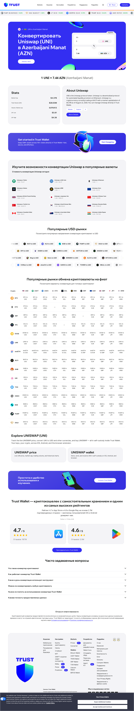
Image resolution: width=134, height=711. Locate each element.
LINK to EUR (92, 343)
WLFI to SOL (64, 360)
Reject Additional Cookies (102, 702)
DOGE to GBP (102, 334)
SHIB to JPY (111, 369)
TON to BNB (73, 387)
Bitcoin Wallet (75, 653)
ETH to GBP (102, 307)
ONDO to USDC (45, 396)
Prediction (61, 670)
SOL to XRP (83, 325)
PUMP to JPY (111, 414)
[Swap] (94, 46)
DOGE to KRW (121, 334)
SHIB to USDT (35, 369)
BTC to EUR (93, 298)
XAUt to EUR (92, 423)
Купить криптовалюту (60, 644)
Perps (59, 667)
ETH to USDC (45, 307)
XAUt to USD (25, 423)
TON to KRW (121, 387)
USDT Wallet (75, 656)
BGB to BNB (74, 405)
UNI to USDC (45, 378)
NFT (56, 654)
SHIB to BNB (73, 369)
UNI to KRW (121, 378)
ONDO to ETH (55, 396)
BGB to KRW (121, 405)
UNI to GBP (102, 378)
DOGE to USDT (35, 334)
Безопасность (102, 654)
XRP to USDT (35, 316)
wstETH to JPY (111, 351)
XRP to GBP (102, 316)
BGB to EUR (92, 405)
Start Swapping (108, 142)
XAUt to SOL (64, 423)
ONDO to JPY (111, 396)
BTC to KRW (121, 298)
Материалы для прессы (102, 650)
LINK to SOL (64, 343)
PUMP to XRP (83, 414)
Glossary (100, 660)
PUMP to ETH (54, 414)
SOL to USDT (35, 325)
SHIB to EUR (92, 369)
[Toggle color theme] (103, 5)
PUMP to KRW (121, 414)
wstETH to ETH (54, 351)
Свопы (57, 648)
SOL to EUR (93, 325)
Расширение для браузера (47, 650)
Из (77, 37)
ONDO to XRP (83, 396)
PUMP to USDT (35, 414)
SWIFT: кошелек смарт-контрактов (61, 659)
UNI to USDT (35, 378)
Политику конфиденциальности (81, 620)
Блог (98, 657)
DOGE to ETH (54, 334)
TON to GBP (102, 387)
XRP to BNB (74, 316)
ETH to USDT (35, 307)
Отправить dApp (87, 654)
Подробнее (110, 32)
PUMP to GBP (102, 414)
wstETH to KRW (121, 351)
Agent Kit (88, 664)
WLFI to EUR (92, 360)
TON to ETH (54, 387)
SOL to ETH (55, 325)
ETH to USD (25, 307)
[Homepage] (12, 5)
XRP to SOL (64, 316)
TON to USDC (45, 387)
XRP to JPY (111, 316)
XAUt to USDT (35, 423)
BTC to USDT (35, 298)
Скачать (125, 5)
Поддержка (101, 665)
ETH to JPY (111, 307)
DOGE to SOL (64, 334)
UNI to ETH (55, 378)
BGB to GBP (102, 405)
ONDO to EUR (93, 396)
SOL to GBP (102, 325)
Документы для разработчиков (88, 645)
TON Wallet (74, 665)
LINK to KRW (121, 343)
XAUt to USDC (45, 423)
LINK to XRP (83, 343)
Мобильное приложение (47, 644)
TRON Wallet (75, 659)
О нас (99, 643)
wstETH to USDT (35, 351)
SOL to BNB (74, 325)
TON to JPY (111, 387)
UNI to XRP (83, 378)
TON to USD (25, 387)
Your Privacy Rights (102, 697)
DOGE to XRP (83, 334)
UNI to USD (25, 378)
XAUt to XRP (83, 423)
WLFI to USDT (35, 360)
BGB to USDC (45, 405)
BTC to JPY (111, 298)
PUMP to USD (25, 414)
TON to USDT (35, 387)
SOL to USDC (45, 325)
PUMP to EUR (92, 414)
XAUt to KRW (121, 423)
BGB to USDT (35, 405)
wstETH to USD (25, 351)
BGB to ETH (55, 405)
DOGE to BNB (74, 334)
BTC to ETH (55, 298)
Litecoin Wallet (73, 669)
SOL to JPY (111, 325)
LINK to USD (25, 343)
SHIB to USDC (45, 369)
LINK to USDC (45, 343)
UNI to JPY (111, 378)
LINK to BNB (73, 343)
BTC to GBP (102, 298)
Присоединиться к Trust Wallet (67, 550)
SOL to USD (25, 325)
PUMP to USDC (45, 414)
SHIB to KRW (121, 369)
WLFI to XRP (83, 360)
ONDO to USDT (35, 396)
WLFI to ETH (54, 360)
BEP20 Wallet (75, 673)
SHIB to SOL (64, 369)
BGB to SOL (64, 405)
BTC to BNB (74, 298)
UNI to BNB (74, 378)
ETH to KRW (121, 307)
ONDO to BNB (74, 396)
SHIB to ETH (54, 369)
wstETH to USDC (45, 351)
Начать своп (26, 61)
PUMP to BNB (74, 414)
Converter (74, 646)
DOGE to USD (25, 334)
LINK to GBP (102, 343)
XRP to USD (25, 316)
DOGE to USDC (45, 334)
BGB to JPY (111, 405)
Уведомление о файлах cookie (102, 683)
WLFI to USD (25, 360)
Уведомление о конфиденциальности (104, 675)
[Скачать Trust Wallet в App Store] (58, 534)
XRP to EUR (93, 316)
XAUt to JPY (111, 423)
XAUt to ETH (54, 423)
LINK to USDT (35, 343)
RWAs (59, 664)
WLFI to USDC (45, 360)
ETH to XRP (83, 307)
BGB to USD (25, 405)
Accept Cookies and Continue (102, 707)
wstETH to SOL (64, 351)
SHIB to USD (25, 369)
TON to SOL (64, 387)
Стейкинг (58, 651)
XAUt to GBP (102, 423)
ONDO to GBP (102, 396)
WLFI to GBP (102, 360)
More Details (73, 114)
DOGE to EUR (92, 334)
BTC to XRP (83, 298)
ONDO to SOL (64, 396)
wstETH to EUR (92, 351)
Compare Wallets (103, 663)
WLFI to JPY (111, 360)
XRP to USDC (45, 316)
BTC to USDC (45, 298)
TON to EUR (92, 387)
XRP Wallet (74, 662)
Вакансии (100, 646)
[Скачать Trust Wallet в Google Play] (116, 534)
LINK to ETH (54, 343)
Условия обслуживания (102, 670)
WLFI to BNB (73, 360)
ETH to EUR (93, 307)
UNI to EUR (93, 378)
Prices (75, 643)
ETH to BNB (74, 307)
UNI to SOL (64, 378)
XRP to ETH (55, 316)
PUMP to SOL (64, 414)
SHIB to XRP (83, 369)
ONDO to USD (25, 396)
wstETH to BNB (73, 351)
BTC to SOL (64, 298)
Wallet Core (87, 650)
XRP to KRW (121, 316)
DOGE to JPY (111, 334)
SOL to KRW (121, 325)
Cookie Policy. (50, 703)
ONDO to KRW (121, 396)
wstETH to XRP (83, 351)
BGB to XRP (83, 405)
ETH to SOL (64, 307)
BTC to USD (25, 298)
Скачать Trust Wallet (105, 480)
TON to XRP (83, 387)
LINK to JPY (111, 343)
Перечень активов (87, 659)
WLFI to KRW (121, 360)
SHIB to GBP (102, 369)
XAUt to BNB (73, 423)
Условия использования (59, 620)
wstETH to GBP (102, 351)
